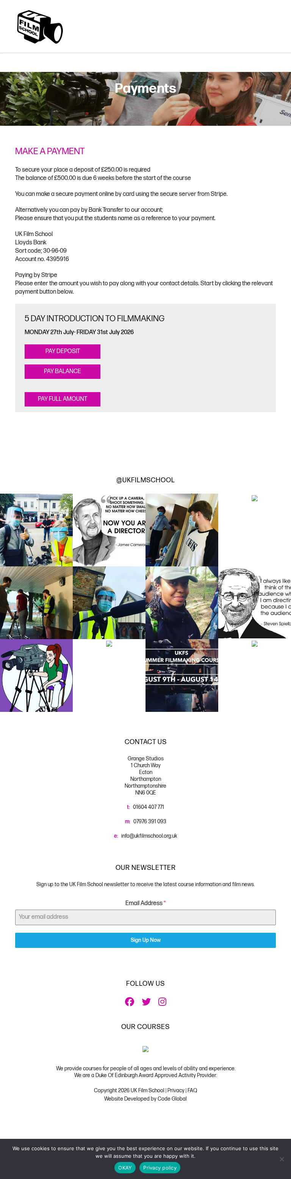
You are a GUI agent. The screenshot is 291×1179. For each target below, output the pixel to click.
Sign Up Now (146, 940)
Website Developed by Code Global (145, 1099)
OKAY (125, 1168)
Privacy (176, 1090)
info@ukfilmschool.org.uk (149, 836)
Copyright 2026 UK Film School (130, 1090)
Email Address (145, 903)
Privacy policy (160, 1168)
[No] (281, 1159)
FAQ (192, 1090)
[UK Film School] (40, 26)
